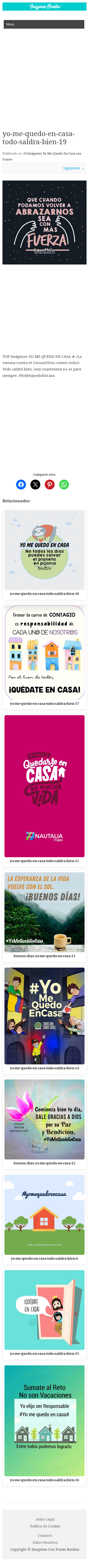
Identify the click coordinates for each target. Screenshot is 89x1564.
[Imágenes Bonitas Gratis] (44, 9)
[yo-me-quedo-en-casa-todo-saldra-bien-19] (44, 222)
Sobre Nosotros (45, 1542)
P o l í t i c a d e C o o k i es (45, 1526)
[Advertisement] (44, 75)
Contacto (45, 1535)
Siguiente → (74, 167)
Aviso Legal (45, 1519)
